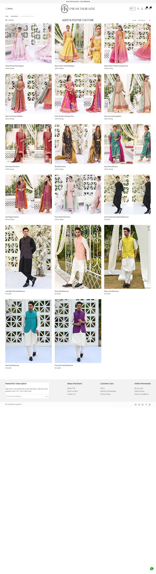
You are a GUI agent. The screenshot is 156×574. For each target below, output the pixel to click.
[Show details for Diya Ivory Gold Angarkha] (118, 94)
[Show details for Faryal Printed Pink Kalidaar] (19, 43)
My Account (138, 388)
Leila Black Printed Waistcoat (15, 291)
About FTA (71, 388)
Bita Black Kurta (60, 166)
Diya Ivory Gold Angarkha (112, 116)
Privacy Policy (105, 394)
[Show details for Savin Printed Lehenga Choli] (69, 94)
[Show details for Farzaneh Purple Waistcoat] (78, 331)
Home (6, 16)
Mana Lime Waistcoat (111, 291)
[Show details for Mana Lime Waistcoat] (127, 257)
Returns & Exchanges (108, 391)
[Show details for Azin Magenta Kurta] (19, 195)
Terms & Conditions (141, 394)
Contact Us (71, 394)
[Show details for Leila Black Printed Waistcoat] (28, 257)
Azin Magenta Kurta (12, 217)
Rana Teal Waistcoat (12, 365)
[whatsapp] (152, 569)
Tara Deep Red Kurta (12, 166)
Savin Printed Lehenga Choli (64, 116)
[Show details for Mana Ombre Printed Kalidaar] (69, 43)
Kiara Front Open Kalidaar (14, 116)
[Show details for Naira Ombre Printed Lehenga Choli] (118, 43)
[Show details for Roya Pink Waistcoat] (78, 257)
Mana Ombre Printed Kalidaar (64, 66)
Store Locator (72, 391)
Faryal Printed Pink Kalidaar (14, 66)
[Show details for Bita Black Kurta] (69, 144)
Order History (139, 391)
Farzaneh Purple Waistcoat (64, 365)
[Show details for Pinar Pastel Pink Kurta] (69, 195)
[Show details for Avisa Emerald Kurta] (118, 144)
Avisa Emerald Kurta (111, 166)
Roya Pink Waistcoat (62, 291)
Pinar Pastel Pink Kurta (62, 217)
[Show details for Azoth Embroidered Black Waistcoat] (118, 195)
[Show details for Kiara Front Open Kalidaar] (19, 94)
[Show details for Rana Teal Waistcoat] (28, 331)
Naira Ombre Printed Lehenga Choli (116, 66)
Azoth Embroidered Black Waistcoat (116, 217)
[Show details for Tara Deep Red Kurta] (19, 144)
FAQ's (102, 388)
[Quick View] (50, 26)
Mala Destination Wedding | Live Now (78, 1)
